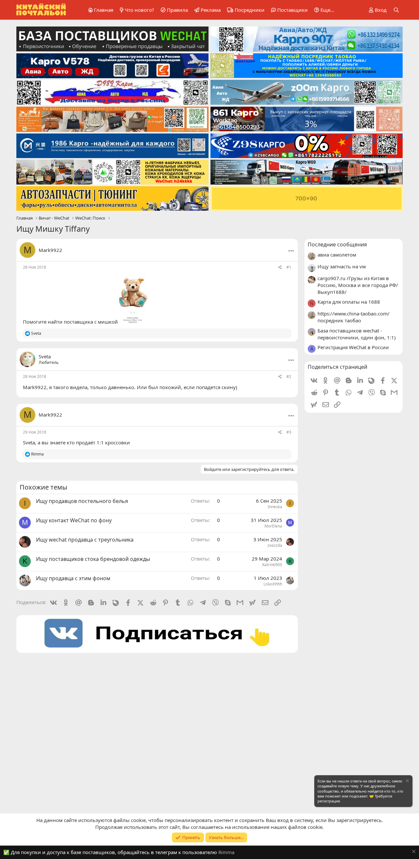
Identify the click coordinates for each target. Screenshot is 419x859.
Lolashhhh (273, 584)
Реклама (211, 10)
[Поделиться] (280, 267)
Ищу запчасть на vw (342, 266)
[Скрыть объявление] (407, 781)
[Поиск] (396, 10)
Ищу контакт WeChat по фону (74, 520)
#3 (288, 432)
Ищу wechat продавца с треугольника (85, 539)
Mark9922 (50, 250)
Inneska (275, 507)
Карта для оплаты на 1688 (349, 301)
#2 (288, 376)
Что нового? (139, 10)
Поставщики (292, 10)
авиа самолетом (337, 254)
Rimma (226, 852)
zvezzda (274, 545)
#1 (288, 267)
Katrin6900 (272, 564)
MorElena (273, 526)
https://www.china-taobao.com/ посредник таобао (354, 317)
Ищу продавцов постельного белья (82, 501)
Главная (103, 10)
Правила (177, 10)
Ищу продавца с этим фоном (73, 578)
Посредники (249, 10)
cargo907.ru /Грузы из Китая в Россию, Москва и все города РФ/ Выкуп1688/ (358, 285)
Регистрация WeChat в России (353, 347)
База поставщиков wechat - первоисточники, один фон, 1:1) (357, 334)
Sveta (29, 442)
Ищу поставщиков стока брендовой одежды (93, 559)
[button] (323, 10)
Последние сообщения (337, 244)
